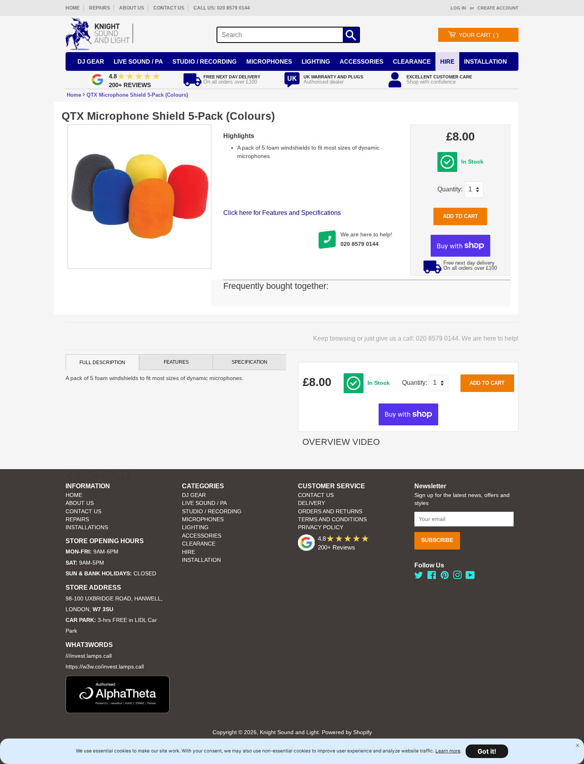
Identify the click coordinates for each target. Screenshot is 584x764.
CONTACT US (168, 8)
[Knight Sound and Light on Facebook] (431, 577)
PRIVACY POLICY (320, 527)
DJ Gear (90, 61)
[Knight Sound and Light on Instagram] (457, 577)
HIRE (188, 552)
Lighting (316, 61)
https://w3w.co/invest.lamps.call (105, 667)
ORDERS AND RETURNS (330, 512)
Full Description (102, 362)
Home (74, 95)
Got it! (487, 751)
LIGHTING (195, 527)
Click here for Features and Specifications (282, 212)
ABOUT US (131, 8)
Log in (458, 8)
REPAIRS (99, 8)
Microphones (269, 61)
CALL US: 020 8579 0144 (221, 8)
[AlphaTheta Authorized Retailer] (118, 710)
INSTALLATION (485, 61)
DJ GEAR (194, 495)
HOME (73, 8)
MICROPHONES (203, 519)
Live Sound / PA (138, 61)
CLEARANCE (198, 544)
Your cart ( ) (479, 35)
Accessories (361, 61)
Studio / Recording (204, 61)
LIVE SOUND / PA (204, 503)
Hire (447, 61)
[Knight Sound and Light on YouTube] (470, 577)
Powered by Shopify (347, 732)
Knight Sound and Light (289, 732)
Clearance (412, 61)
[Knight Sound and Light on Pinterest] (444, 577)
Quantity (449, 189)
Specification (249, 362)
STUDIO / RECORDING (212, 512)
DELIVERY (311, 503)
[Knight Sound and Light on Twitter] (418, 577)
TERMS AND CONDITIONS (332, 519)
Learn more (447, 751)
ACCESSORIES (201, 536)
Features (176, 362)
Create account (498, 8)
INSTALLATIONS (87, 527)
